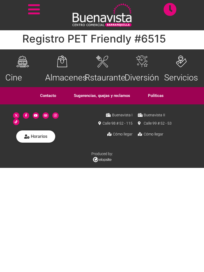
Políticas (156, 95)
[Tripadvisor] (45, 115)
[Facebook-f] (26, 115)
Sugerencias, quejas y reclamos (102, 95)
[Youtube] (36, 115)
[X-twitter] (16, 115)
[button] (48, 96)
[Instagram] (55, 115)
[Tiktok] (16, 122)
